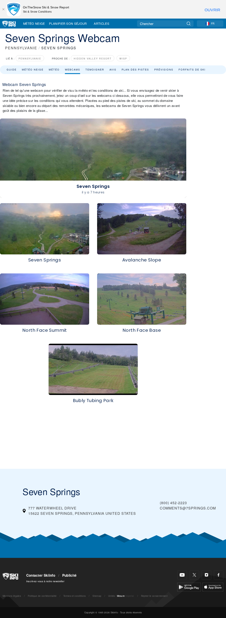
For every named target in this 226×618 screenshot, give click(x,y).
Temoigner (94, 69)
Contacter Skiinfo (40, 575)
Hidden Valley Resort (92, 58)
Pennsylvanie (30, 58)
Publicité (69, 575)
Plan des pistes (135, 69)
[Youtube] (182, 575)
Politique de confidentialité (42, 595)
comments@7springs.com (188, 508)
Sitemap (96, 595)
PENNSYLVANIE (21, 47)
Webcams (72, 69)
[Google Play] (189, 586)
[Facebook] (218, 575)
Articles (101, 23)
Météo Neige (34, 23)
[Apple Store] (212, 586)
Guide (12, 69)
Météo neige (32, 69)
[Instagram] (206, 575)
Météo (54, 69)
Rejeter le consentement (154, 595)
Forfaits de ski (192, 69)
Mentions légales (12, 595)
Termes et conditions (74, 595)
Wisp (123, 58)
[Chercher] (189, 23)
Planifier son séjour (68, 23)
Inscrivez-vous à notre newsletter (45, 581)
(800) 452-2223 (173, 502)
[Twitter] (194, 575)
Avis (112, 69)
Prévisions (163, 69)
